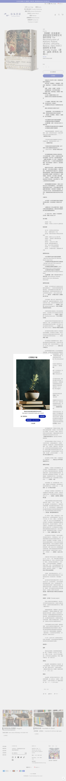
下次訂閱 (33, 423)
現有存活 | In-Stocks (33, 420)
